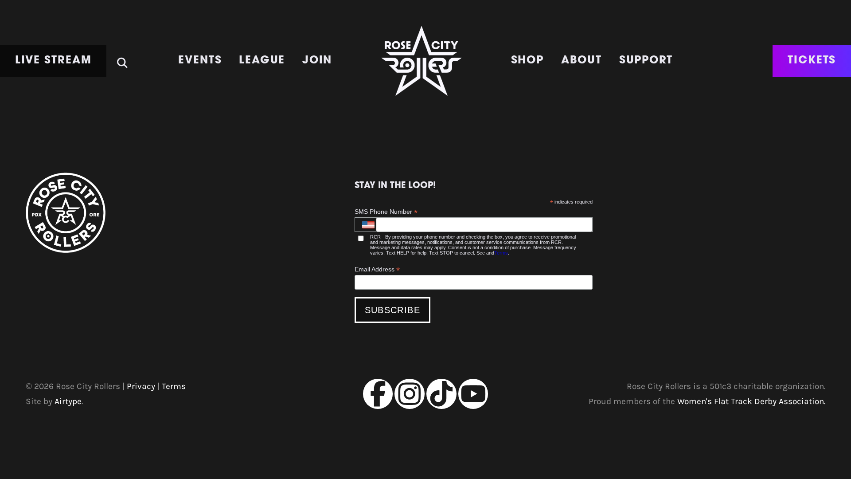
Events (200, 60)
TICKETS (812, 60)
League (262, 60)
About (581, 60)
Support (646, 60)
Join (317, 60)
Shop (527, 60)
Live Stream (53, 60)
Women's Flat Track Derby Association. (751, 401)
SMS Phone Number (386, 212)
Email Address (377, 269)
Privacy (141, 386)
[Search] (122, 58)
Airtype (68, 401)
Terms (501, 252)
